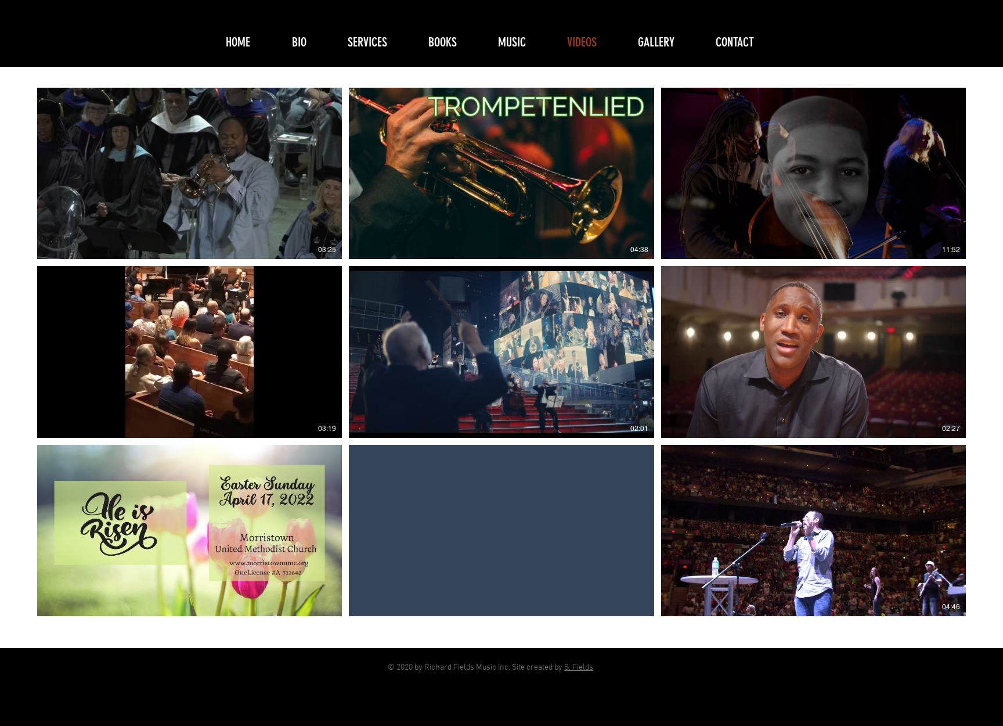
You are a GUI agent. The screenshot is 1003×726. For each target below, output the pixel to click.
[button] (378, 42)
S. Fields (578, 668)
